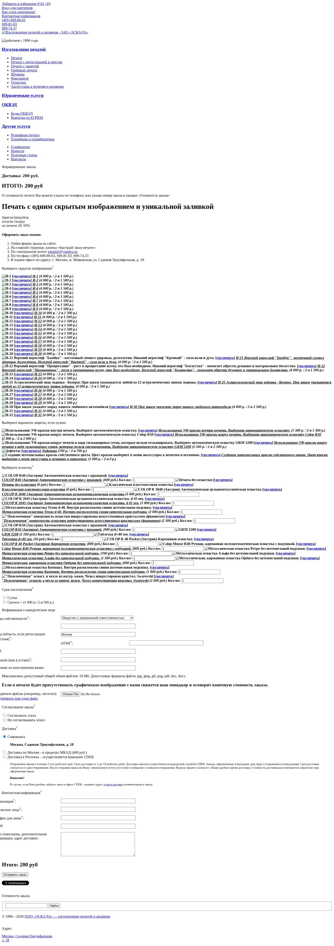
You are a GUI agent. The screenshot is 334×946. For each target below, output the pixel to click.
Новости (17, 151)
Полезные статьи (24, 155)
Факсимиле (20, 78)
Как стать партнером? (19, 12)
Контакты (18, 159)
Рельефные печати (25, 135)
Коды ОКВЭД (22, 113)
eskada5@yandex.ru (62, 252)
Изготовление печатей (24, 49)
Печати (16, 58)
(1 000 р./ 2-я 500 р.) (30, 602)
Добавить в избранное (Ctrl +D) (26, 4)
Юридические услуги (23, 95)
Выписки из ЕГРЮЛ (27, 118)
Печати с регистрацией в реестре (36, 62)
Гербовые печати (24, 70)
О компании (20, 147)
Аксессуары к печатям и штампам (37, 86)
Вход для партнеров (17, 8)
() (47, 752)
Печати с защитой (25, 66)
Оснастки (18, 82)
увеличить (21, 276)
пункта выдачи (113, 784)
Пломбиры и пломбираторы (33, 139)
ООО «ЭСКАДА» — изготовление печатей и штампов (67, 916)
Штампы (18, 74)
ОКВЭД (9, 104)
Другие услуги (16, 126)
